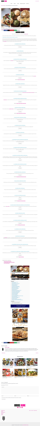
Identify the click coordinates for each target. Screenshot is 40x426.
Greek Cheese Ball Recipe (14, 296)
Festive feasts (5, 99)
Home (2, 5)
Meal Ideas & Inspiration (7, 29)
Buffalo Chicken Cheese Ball (15, 287)
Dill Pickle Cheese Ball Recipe (15, 293)
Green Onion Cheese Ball (14, 294)
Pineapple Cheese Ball (14, 289)
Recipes (4, 5)
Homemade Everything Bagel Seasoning (21, 176)
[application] (12, 3)
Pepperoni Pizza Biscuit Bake (21, 79)
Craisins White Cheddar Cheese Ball (15, 283)
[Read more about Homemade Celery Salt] (32, 372)
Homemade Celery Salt (29, 377)
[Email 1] (20, 407)
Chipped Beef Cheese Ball (14, 285)
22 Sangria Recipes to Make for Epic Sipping (9, 262)
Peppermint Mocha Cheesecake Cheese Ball (16, 290)
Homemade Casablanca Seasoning (19, 366)
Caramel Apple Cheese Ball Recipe (15, 292)
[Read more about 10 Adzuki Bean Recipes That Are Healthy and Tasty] (32, 362)
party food (12, 60)
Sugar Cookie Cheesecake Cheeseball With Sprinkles (17, 295)
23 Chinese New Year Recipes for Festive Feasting (7, 377)
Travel (2, 414)
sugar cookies (7, 206)
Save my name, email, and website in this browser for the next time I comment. (11, 397)
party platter (4, 41)
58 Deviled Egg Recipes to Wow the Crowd (19, 377)
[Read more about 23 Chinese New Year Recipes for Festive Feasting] (8, 372)
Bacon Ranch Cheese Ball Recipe (15, 288)
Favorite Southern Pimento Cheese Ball (16, 291)
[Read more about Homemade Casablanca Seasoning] (20, 362)
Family (2, 411)
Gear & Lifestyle (3, 412)
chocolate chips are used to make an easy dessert (28, 92)
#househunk (23, 306)
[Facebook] (17, 407)
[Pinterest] (38, 1)
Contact (32, 410)
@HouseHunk (19, 306)
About (30, 410)
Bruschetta (5, 237)
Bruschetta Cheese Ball (14, 298)
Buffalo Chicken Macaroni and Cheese (21, 113)
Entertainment (3, 410)
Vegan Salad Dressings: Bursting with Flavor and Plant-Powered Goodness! (7, 367)
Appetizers (2, 29)
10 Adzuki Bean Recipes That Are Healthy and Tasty (31, 367)
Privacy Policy (35, 410)
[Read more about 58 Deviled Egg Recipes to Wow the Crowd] (20, 372)
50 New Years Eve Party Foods (7, 261)
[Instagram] (37, 1)
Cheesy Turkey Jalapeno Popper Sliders (21, 103)
